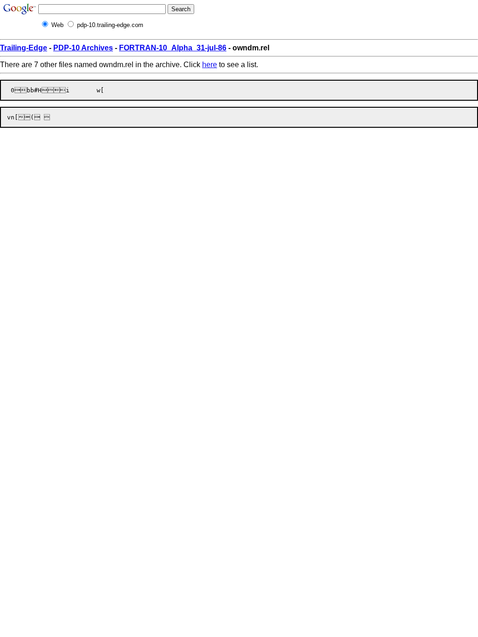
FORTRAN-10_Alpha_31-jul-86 (172, 48)
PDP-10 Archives (83, 48)
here (209, 65)
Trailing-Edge (23, 48)
